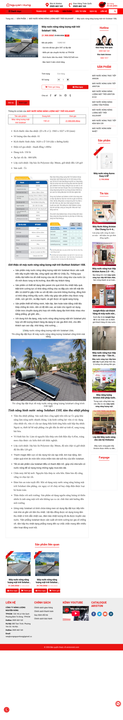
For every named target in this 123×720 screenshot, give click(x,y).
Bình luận (23, 103)
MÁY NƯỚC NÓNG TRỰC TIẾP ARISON (104, 77)
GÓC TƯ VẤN (80, 11)
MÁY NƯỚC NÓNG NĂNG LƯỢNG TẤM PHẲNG (102, 103)
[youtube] (105, 614)
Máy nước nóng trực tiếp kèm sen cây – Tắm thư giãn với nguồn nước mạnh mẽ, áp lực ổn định (104, 354)
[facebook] (93, 614)
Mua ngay (79, 87)
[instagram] (111, 614)
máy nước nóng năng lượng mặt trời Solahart (48, 270)
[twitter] (99, 614)
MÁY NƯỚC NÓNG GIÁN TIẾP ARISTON (104, 84)
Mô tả (10, 103)
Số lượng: (46, 80)
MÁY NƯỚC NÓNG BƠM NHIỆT (101, 129)
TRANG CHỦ (41, 11)
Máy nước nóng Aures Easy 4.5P (104, 174)
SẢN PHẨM (67, 11)
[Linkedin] (60, 95)
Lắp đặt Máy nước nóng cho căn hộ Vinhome (104, 438)
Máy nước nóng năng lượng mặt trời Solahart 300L (19, 581)
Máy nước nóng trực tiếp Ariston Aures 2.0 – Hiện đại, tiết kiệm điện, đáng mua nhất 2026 (104, 270)
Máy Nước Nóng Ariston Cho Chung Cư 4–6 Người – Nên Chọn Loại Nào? (104, 228)
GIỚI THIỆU (54, 11)
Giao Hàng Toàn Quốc (82, 3)
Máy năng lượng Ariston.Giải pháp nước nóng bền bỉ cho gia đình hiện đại (104, 396)
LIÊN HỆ (103, 11)
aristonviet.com (72, 647)
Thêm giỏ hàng (53, 87)
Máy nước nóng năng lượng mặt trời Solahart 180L (47, 581)
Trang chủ (9, 19)
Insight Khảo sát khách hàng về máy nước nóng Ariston (104, 312)
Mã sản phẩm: (47, 43)
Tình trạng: (46, 74)
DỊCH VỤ (93, 11)
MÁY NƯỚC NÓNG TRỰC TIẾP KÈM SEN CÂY (104, 122)
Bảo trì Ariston (56, 3)
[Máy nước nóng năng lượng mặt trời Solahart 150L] (18, 5)
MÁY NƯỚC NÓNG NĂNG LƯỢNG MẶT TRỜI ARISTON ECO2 (103, 94)
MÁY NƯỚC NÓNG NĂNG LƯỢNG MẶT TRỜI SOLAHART (51, 19)
